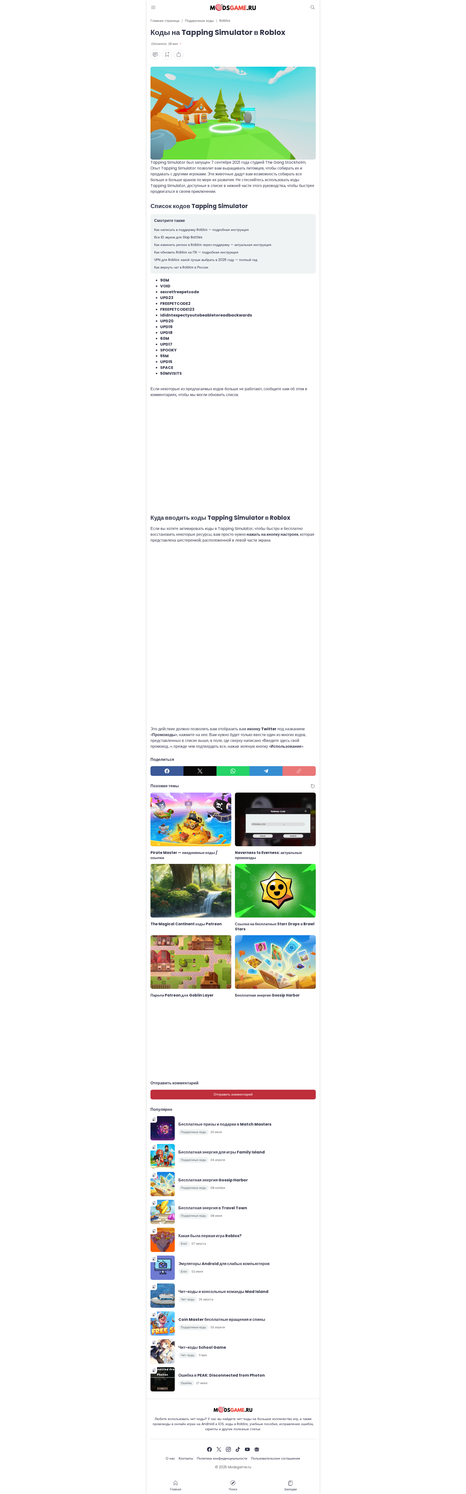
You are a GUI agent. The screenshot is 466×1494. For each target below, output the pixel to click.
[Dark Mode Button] (313, 7)
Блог (184, 1244)
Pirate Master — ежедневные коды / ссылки (183, 855)
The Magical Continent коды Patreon (186, 923)
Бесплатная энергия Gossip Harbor (267, 995)
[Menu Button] (153, 7)
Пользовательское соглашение (275, 1458)
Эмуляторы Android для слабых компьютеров (224, 1264)
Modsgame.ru (239, 1467)
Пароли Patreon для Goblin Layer (182, 995)
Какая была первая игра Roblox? (209, 1236)
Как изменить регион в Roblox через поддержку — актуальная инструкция (212, 244)
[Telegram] (266, 771)
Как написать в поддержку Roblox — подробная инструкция (201, 229)
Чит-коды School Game (202, 1347)
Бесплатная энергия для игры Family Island (221, 1152)
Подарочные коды (193, 1132)
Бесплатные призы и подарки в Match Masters (224, 1124)
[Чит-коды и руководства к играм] (233, 7)
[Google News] (257, 1449)
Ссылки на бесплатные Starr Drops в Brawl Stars (275, 926)
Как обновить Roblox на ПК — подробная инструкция (196, 252)
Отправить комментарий (233, 1094)
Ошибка (186, 1383)
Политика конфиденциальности (222, 1458)
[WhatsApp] (233, 771)
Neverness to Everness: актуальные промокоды (268, 855)
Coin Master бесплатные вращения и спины (221, 1319)
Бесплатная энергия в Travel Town (212, 1208)
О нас (170, 1458)
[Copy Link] (299, 771)
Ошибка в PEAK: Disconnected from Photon (221, 1375)
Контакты (186, 1458)
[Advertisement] (233, 456)
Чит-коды (187, 1299)
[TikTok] (238, 1449)
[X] (199, 771)
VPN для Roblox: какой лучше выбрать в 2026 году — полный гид (205, 259)
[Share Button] (178, 54)
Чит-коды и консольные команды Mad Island (223, 1291)
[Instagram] (228, 1449)
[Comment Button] (155, 54)
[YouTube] (247, 1449)
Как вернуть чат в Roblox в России (181, 267)
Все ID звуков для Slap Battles (178, 237)
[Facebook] (166, 771)
